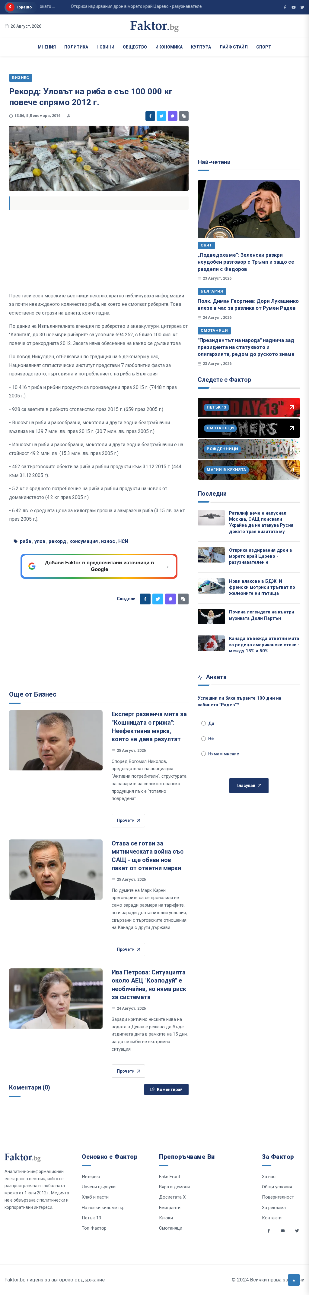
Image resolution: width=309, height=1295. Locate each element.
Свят (206, 245)
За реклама (274, 1207)
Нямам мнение (223, 753)
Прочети (126, 820)
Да (211, 723)
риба (25, 541)
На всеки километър (103, 1207)
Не (211, 738)
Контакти (272, 1218)
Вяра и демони (174, 1187)
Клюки (166, 1218)
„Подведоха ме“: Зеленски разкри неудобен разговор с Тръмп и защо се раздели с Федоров (246, 262)
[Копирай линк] (184, 116)
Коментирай (170, 1089)
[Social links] (268, 1230)
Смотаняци (214, 330)
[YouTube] (293, 7)
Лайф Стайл (233, 47)
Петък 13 (91, 1218)
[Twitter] (161, 116)
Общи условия (277, 1187)
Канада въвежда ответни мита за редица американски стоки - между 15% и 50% (264, 645)
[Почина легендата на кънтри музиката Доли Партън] (211, 616)
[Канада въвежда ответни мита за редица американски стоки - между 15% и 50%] (211, 643)
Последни (212, 493)
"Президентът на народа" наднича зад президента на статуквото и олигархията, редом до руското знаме (246, 347)
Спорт (263, 47)
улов (39, 541)
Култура (201, 47)
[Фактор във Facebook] (285, 7)
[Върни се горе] (294, 1280)
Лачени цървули (99, 1187)
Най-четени (214, 162)
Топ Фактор (94, 1228)
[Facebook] (150, 116)
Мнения (47, 47)
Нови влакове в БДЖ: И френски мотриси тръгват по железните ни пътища (262, 587)
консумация (83, 541)
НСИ (123, 541)
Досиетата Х (172, 1197)
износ (108, 541)
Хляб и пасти (95, 1197)
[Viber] (172, 116)
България (212, 291)
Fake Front (169, 1176)
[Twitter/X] (302, 7)
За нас (269, 1176)
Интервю (91, 1176)
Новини (105, 47)
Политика (76, 47)
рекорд (57, 541)
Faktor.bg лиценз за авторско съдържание (55, 1280)
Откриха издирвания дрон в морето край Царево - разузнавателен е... (126, 6)
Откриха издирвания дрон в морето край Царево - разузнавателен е (260, 556)
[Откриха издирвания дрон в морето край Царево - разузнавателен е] (211, 555)
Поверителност (278, 1197)
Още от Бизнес (32, 694)
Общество (135, 47)
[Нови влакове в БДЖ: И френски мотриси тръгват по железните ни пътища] (211, 586)
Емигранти (169, 1207)
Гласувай (246, 785)
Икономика (169, 47)
